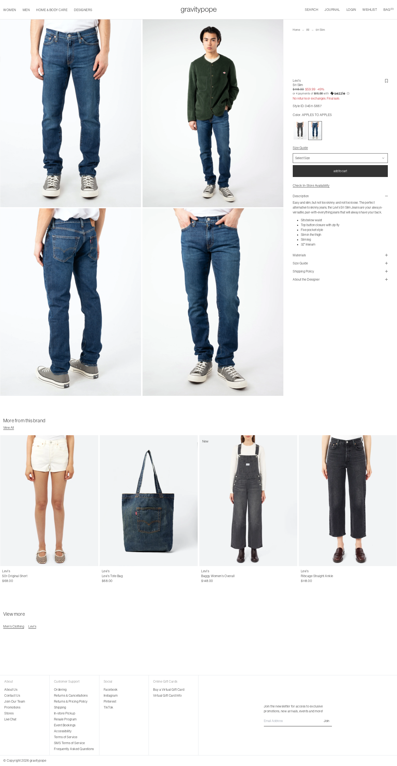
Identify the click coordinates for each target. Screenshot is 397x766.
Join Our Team (14, 701)
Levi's (297, 81)
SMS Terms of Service (69, 743)
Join (326, 721)
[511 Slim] (300, 130)
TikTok (108, 707)
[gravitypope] (198, 9)
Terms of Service (66, 737)
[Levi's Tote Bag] (149, 500)
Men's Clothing (13, 626)
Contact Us (12, 695)
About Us (10, 690)
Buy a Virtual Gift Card (168, 690)
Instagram (111, 695)
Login (351, 10)
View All (8, 428)
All (307, 29)
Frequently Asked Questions (74, 749)
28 (16, 576)
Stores (9, 713)
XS (203, 576)
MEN (26, 10)
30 (27, 576)
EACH (106, 576)
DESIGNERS (83, 10)
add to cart (340, 171)
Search (311, 10)
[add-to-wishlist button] (386, 81)
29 (21, 576)
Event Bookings (65, 725)
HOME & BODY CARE (52, 10)
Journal (332, 10)
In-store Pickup (64, 713)
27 (10, 576)
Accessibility (63, 731)
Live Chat (10, 719)
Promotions (12, 707)
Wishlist (369, 10)
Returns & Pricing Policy (71, 701)
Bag (388, 10)
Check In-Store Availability (311, 186)
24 (302, 576)
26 (4, 576)
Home (296, 29)
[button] (340, 93)
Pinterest (110, 701)
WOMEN (9, 10)
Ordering (60, 690)
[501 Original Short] (49, 500)
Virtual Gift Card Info (167, 695)
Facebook (111, 690)
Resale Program (65, 719)
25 (308, 576)
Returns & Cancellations (71, 695)
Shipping (60, 707)
